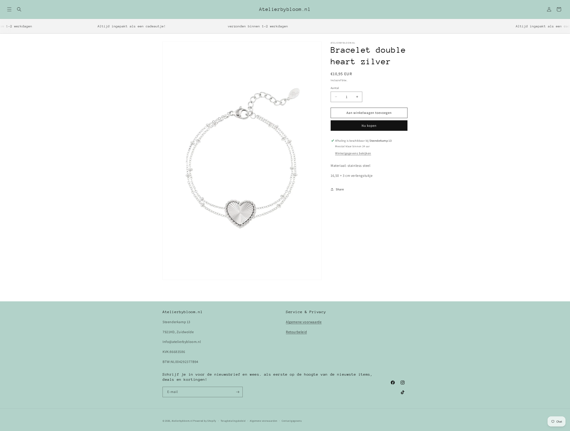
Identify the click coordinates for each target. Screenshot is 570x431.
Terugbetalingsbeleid (233, 420)
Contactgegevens (292, 420)
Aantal (335, 88)
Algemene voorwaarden (263, 420)
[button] (9, 9)
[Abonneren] (237, 392)
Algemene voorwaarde (304, 322)
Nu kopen (369, 125)
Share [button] (340, 189)
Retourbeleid (296, 332)
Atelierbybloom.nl (182, 420)
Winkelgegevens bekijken (353, 153)
